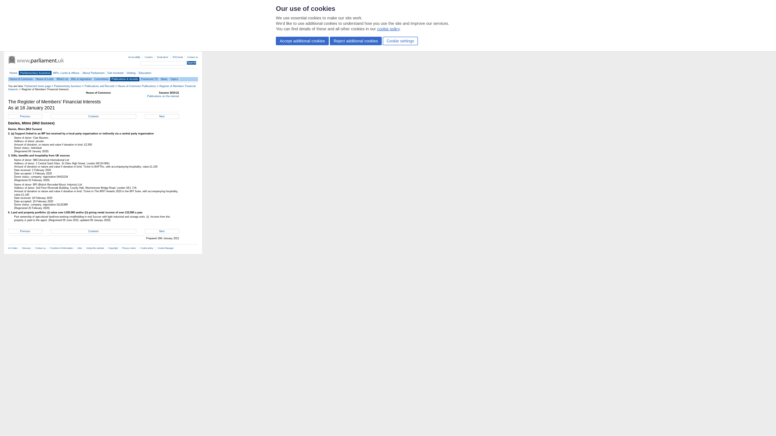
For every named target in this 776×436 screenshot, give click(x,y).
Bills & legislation (81, 79)
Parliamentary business (35, 72)
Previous (25, 116)
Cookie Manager (166, 248)
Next (162, 116)
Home (13, 72)
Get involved (115, 72)
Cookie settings (400, 41)
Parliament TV (149, 79)
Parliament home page (37, 86)
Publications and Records (100, 86)
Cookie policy (146, 248)
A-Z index (13, 248)
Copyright (113, 248)
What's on (62, 79)
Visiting (131, 72)
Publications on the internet (163, 96)
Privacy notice (129, 248)
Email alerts (162, 57)
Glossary (26, 248)
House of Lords (45, 79)
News (164, 79)
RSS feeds (178, 57)
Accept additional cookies (302, 41)
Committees (101, 79)
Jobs (79, 248)
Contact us (192, 57)
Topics (174, 79)
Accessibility (134, 57)
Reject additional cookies (356, 41)
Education (145, 72)
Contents (93, 116)
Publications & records (125, 79)
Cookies (149, 57)
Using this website (95, 248)
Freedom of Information (61, 248)
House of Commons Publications (137, 86)
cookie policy (388, 29)
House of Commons (21, 79)
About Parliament (93, 72)
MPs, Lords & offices (66, 72)
